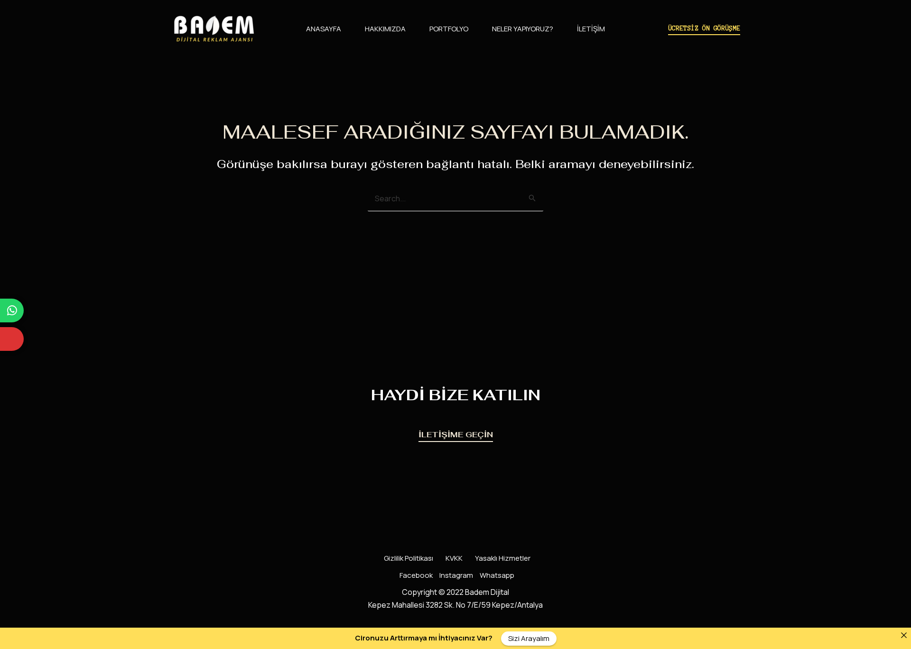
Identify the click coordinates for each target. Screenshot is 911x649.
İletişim (591, 29)
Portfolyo (448, 29)
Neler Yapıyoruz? (522, 29)
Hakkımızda (385, 29)
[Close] (903, 635)
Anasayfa (323, 29)
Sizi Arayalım (528, 638)
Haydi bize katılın (455, 394)
